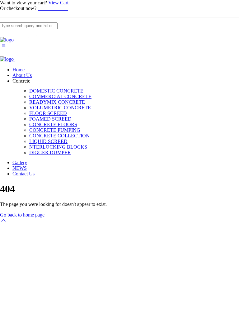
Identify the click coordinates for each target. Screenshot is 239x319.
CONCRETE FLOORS (53, 124)
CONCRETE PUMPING (54, 130)
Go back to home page (22, 214)
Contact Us (23, 173)
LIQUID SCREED (48, 141)
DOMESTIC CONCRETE (56, 90)
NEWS (19, 168)
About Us (22, 75)
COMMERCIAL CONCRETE (60, 96)
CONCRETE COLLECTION (59, 135)
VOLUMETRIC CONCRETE (60, 107)
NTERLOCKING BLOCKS (58, 147)
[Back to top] (3, 220)
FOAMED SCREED (50, 118)
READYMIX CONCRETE (57, 102)
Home (18, 69)
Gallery (19, 162)
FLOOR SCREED (48, 113)
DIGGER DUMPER (50, 152)
